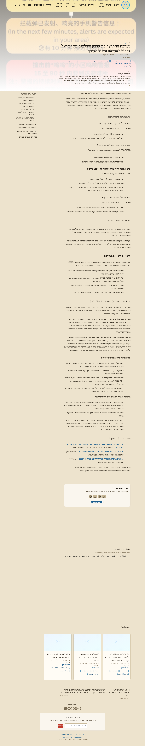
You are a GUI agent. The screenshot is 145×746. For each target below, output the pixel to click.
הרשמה (60, 726)
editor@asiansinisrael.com (120, 83)
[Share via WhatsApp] (95, 496)
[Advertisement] (87, 525)
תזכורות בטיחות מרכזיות (28, 124)
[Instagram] (43, 5)
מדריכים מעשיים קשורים (28, 137)
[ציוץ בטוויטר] (104, 496)
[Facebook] (41, 5)
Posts (128, 43)
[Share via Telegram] (90, 496)
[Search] (19, 5)
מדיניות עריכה (79, 734)
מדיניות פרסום (67, 738)
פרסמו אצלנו (77, 738)
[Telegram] (37, 5)
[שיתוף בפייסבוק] (100, 496)
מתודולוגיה (70, 734)
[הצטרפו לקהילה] (35, 5)
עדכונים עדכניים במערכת (27, 127)
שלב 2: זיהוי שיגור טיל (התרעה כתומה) (26, 104)
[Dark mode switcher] (15, 5)
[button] (24, 5)
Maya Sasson (124, 73)
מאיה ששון (126, 57)
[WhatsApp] (39, 5)
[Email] (129, 85)
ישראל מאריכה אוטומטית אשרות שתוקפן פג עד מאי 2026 (101, 459)
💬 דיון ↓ (127, 66)
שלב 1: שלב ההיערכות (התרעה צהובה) (26, 99)
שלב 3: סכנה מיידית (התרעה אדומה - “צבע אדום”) (26, 112)
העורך (63, 734)
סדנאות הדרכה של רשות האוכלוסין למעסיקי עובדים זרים (101, 452)
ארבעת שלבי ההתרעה (29, 94)
